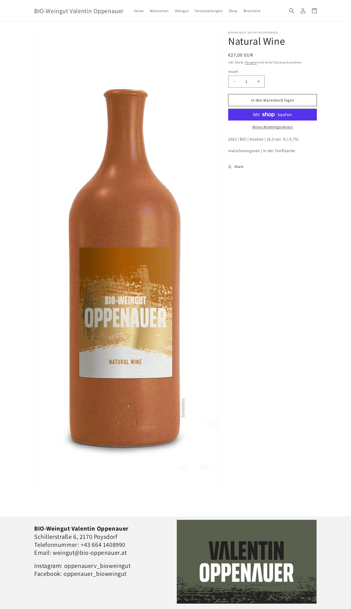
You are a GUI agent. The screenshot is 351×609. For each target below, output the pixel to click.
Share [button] (239, 166)
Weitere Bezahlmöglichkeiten (272, 127)
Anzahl (233, 71)
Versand (251, 62)
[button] (291, 10)
